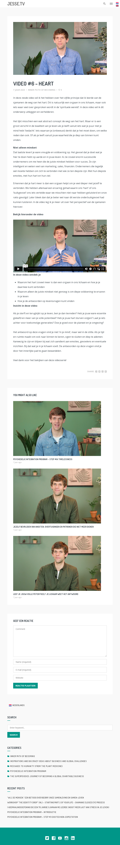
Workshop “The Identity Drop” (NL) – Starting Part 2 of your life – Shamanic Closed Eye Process (56, 802)
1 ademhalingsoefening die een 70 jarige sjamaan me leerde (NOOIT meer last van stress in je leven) (58, 807)
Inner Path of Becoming (41, 89)
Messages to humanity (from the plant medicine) (36, 766)
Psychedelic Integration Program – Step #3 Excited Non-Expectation (42, 817)
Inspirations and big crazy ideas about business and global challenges (48, 761)
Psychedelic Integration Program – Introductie (31, 812)
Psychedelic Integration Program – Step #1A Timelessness (42, 459)
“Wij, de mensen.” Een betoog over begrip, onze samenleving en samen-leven (45, 797)
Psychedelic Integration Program (28, 771)
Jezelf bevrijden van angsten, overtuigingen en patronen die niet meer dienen (53, 527)
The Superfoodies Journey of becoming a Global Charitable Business (47, 776)
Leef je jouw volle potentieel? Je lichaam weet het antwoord (45, 594)
